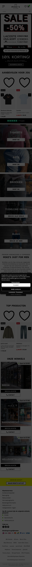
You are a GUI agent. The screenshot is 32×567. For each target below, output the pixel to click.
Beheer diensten (16, 282)
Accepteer (16, 285)
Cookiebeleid (12, 292)
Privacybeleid (19, 292)
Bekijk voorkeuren (16, 289)
